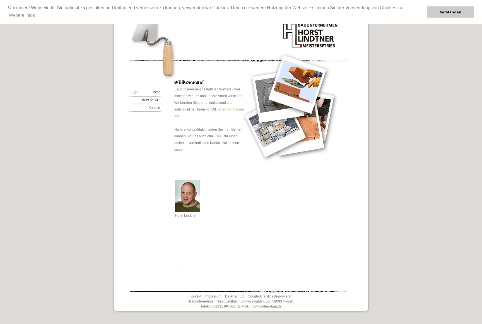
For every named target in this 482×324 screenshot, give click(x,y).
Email (219, 136)
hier (227, 129)
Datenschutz (234, 296)
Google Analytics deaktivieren (270, 296)
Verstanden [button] (450, 12)
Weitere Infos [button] (22, 15)
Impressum (213, 296)
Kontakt (195, 296)
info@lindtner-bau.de (266, 306)
